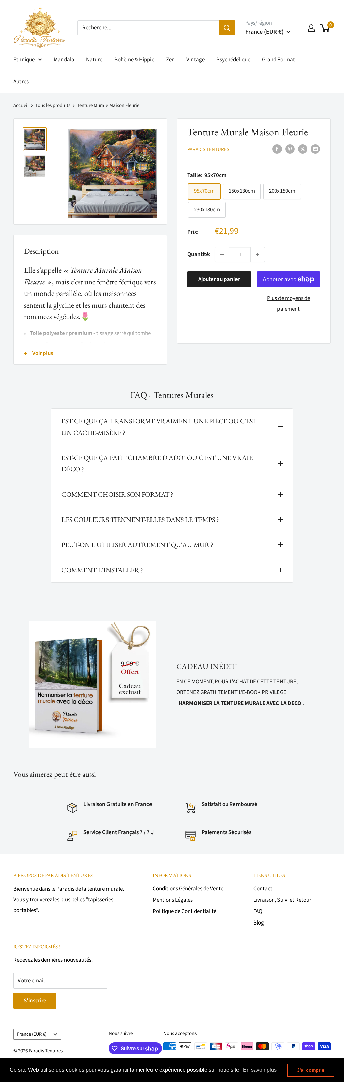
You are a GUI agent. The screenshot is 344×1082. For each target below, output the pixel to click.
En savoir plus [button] (260, 1070)
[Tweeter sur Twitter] (302, 149)
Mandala (64, 60)
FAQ (257, 911)
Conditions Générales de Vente (188, 889)
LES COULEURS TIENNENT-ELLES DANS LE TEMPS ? (140, 519)
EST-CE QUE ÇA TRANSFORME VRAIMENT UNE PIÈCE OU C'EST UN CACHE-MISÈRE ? (159, 427)
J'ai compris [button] (311, 1070)
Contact (262, 889)
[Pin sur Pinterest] (290, 149)
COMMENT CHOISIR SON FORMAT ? (117, 494)
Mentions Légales (173, 900)
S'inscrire (35, 1001)
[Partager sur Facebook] (277, 149)
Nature (94, 60)
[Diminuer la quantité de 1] (222, 254)
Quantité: (199, 254)
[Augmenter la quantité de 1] (258, 254)
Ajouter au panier (219, 279)
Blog (258, 923)
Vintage (195, 60)
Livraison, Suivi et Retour (282, 900)
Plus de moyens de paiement (288, 303)
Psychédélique (233, 60)
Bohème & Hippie (134, 60)
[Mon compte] (311, 28)
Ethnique (24, 60)
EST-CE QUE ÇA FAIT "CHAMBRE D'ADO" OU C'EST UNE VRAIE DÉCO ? (157, 463)
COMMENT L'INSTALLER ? (102, 570)
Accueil (21, 105)
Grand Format (278, 60)
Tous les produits (52, 105)
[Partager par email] (315, 149)
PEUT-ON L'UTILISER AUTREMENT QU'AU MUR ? (137, 544)
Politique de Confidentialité (184, 911)
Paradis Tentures (208, 149)
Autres (21, 82)
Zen (170, 60)
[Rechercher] (227, 27)
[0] (325, 28)
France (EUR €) (31, 1034)
